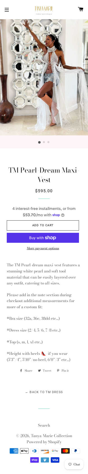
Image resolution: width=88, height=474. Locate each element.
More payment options (43, 248)
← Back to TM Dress (44, 392)
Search (44, 425)
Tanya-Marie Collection (51, 436)
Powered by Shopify (44, 442)
